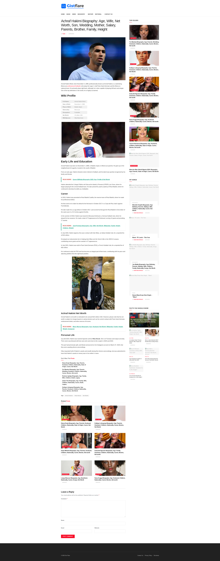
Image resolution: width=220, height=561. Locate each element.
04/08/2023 (132, 345)
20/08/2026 (97, 429)
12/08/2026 (132, 173)
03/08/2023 (148, 343)
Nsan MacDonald (138, 212)
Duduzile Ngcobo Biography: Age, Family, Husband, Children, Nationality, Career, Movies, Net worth (109, 452)
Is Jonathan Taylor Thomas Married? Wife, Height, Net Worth (135, 341)
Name (62, 520)
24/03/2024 (133, 325)
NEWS (74, 14)
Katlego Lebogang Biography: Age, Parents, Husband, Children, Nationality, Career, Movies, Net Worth (74, 389)
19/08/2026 (64, 482)
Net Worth (85, 395)
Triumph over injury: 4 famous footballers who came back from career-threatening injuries (143, 321)
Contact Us (108, 14)
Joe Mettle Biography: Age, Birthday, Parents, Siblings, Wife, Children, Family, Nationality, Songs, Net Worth (143, 266)
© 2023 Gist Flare (65, 555)
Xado (64, 33)
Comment (64, 499)
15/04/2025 (147, 212)
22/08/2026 (64, 429)
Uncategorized (67, 446)
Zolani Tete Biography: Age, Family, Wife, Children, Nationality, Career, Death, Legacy (74, 382)
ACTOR (131, 338)
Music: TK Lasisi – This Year (141, 237)
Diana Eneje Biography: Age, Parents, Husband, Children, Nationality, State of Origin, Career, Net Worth (74, 364)
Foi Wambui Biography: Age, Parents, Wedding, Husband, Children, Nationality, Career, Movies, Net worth (74, 371)
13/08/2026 (132, 149)
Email (62, 528)
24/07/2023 (132, 379)
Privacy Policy (148, 555)
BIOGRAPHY (81, 14)
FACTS (133, 317)
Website (97, 528)
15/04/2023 (71, 33)
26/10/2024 (147, 299)
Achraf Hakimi (69, 395)
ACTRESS (98, 419)
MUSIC (68, 14)
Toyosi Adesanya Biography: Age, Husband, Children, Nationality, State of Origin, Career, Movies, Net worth (143, 145)
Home (63, 14)
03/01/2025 (147, 270)
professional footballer (74, 86)
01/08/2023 (148, 362)
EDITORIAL (98, 14)
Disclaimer (156, 555)
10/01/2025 (147, 239)
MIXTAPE (90, 14)
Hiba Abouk (78, 395)
